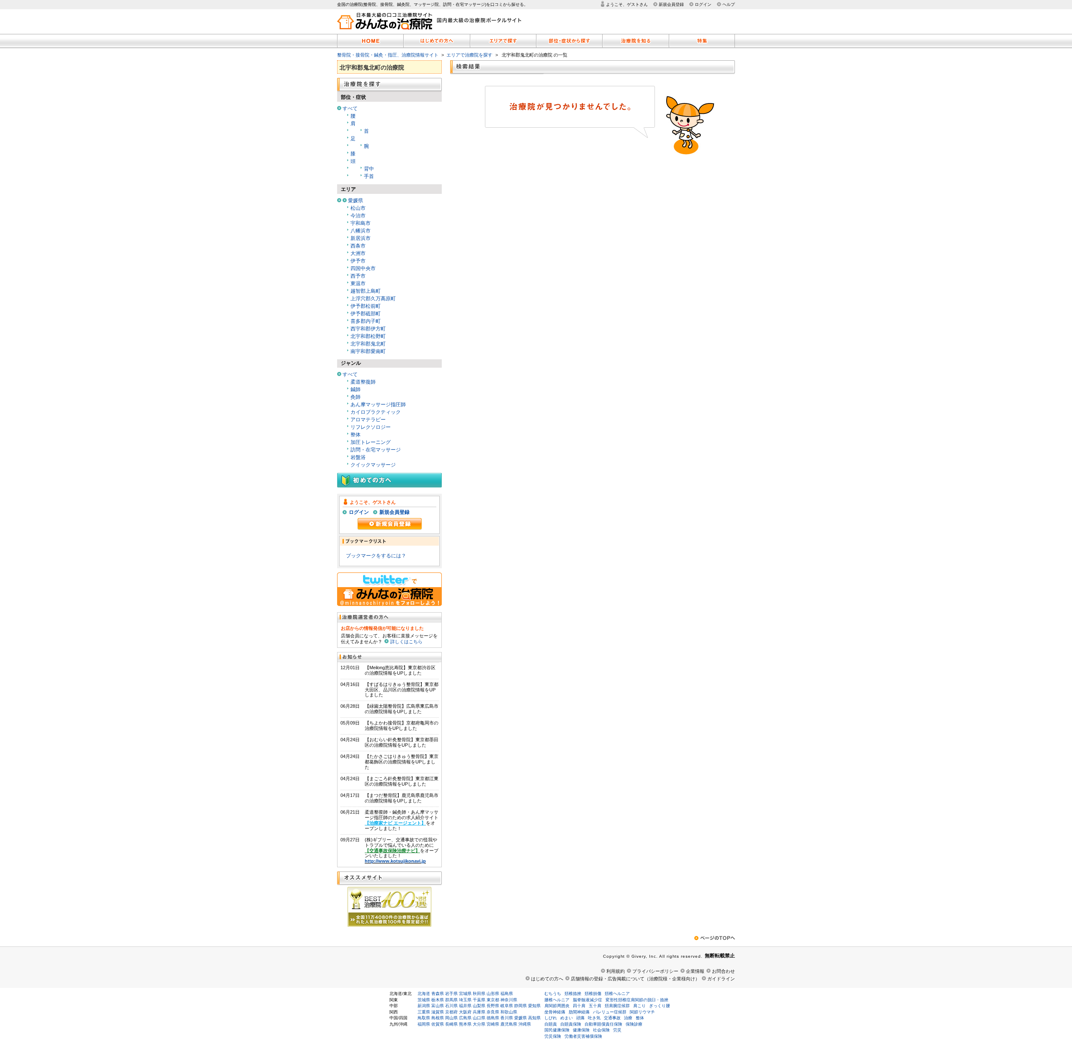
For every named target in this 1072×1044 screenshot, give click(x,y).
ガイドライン (721, 978)
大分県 (479, 1024)
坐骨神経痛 (554, 1012)
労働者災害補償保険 (583, 1036)
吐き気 (594, 1018)
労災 (617, 1030)
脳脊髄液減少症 (587, 1000)
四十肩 (579, 1005)
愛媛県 (355, 201)
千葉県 (479, 1000)
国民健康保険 (557, 1030)
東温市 (358, 283)
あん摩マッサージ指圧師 (378, 404)
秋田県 (479, 993)
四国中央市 (363, 268)
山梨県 (479, 1005)
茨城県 (423, 1000)
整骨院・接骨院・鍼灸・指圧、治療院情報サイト (387, 54)
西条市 (358, 246)
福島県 (506, 993)
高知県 (534, 1018)
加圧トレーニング (370, 442)
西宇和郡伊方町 (368, 329)
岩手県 (451, 993)
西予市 (358, 276)
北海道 (423, 993)
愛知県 (534, 1005)
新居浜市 (360, 238)
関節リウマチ (642, 1012)
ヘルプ (728, 4)
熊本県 (465, 1024)
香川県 (506, 1018)
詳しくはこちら (406, 641)
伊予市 (358, 261)
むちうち (552, 993)
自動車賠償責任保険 (603, 1024)
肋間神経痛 (579, 1012)
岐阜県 (506, 1005)
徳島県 (493, 1018)
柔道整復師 (363, 382)
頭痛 (580, 1018)
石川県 (451, 1005)
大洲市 (358, 253)
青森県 (437, 993)
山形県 (493, 993)
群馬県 (451, 1000)
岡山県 (451, 1018)
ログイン (703, 4)
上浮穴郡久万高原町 (373, 299)
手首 (369, 176)
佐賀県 (437, 1024)
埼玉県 (465, 1000)
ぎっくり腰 (659, 1005)
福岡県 (423, 1024)
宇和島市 (360, 223)
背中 (369, 169)
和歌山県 (508, 1012)
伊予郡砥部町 (365, 314)
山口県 (479, 1018)
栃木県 (437, 1000)
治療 (628, 1018)
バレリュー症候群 (609, 1012)
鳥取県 (423, 1018)
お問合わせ (723, 971)
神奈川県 (508, 1000)
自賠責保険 (570, 1024)
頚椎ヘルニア (617, 993)
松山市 (358, 208)
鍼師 (355, 389)
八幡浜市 (360, 231)
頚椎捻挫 (572, 993)
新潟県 (423, 1005)
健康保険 (581, 1030)
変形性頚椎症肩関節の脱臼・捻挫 (637, 1000)
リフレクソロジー (370, 427)
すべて (350, 108)
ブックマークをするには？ (376, 556)
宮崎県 (493, 1024)
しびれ (550, 1018)
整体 (355, 435)
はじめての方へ (547, 978)
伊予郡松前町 (365, 306)
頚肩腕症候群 (617, 1005)
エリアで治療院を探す (469, 54)
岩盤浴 (358, 457)
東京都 (493, 1000)
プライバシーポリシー (655, 971)
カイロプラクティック (375, 412)
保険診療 (634, 1024)
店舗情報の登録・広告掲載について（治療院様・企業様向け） (635, 978)
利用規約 (615, 971)
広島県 (465, 1018)
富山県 (437, 1005)
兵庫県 (479, 1012)
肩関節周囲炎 (557, 1005)
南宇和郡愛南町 (368, 351)
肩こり (639, 1005)
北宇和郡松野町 (368, 336)
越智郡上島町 (365, 291)
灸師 (355, 397)
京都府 (451, 1012)
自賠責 (550, 1024)
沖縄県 (524, 1024)
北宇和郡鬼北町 (368, 344)
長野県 (493, 1005)
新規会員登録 (671, 4)
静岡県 (520, 1005)
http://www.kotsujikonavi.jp (395, 861)
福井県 (465, 1005)
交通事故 (612, 1018)
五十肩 (595, 1005)
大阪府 (465, 1012)
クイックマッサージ (373, 465)
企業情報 (695, 971)
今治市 (358, 216)
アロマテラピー (368, 420)
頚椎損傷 (593, 993)
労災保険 (552, 1036)
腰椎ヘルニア (557, 1000)
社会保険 (601, 1030)
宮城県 (465, 993)
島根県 (437, 1018)
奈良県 (493, 1012)
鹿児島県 (508, 1024)
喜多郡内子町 (365, 321)
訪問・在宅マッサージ (375, 450)
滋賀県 (437, 1012)
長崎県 (451, 1024)
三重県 (423, 1012)
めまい (566, 1018)
